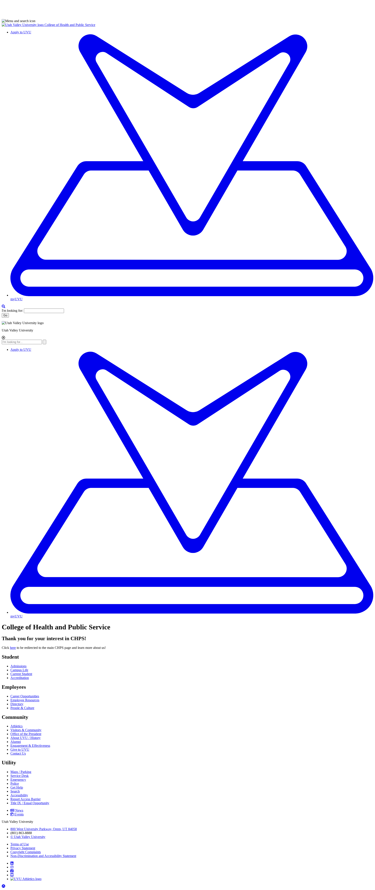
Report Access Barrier (25, 799)
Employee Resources (24, 700)
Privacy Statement (22, 848)
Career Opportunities (24, 696)
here (13, 648)
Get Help (16, 787)
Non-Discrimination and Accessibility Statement (43, 856)
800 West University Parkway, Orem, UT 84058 (43, 829)
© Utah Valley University (27, 837)
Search (15, 791)
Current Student (21, 674)
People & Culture (22, 708)
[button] (187, 21)
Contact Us (18, 753)
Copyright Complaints (25, 852)
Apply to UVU (20, 32)
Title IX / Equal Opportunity (29, 803)
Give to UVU (19, 749)
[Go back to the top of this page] (4, 886)
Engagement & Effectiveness (30, 745)
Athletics (16, 726)
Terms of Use (19, 844)
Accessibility (19, 795)
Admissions (18, 666)
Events (19, 814)
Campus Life (19, 670)
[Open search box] (3, 306)
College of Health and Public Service (69, 25)
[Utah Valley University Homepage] (23, 25)
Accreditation (19, 678)
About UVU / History (25, 738)
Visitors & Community (25, 730)
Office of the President (25, 734)
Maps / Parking (20, 772)
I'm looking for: (12, 310)
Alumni (15, 742)
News (19, 810)
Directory (16, 704)
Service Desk (19, 776)
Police (14, 783)
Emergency (18, 779)
